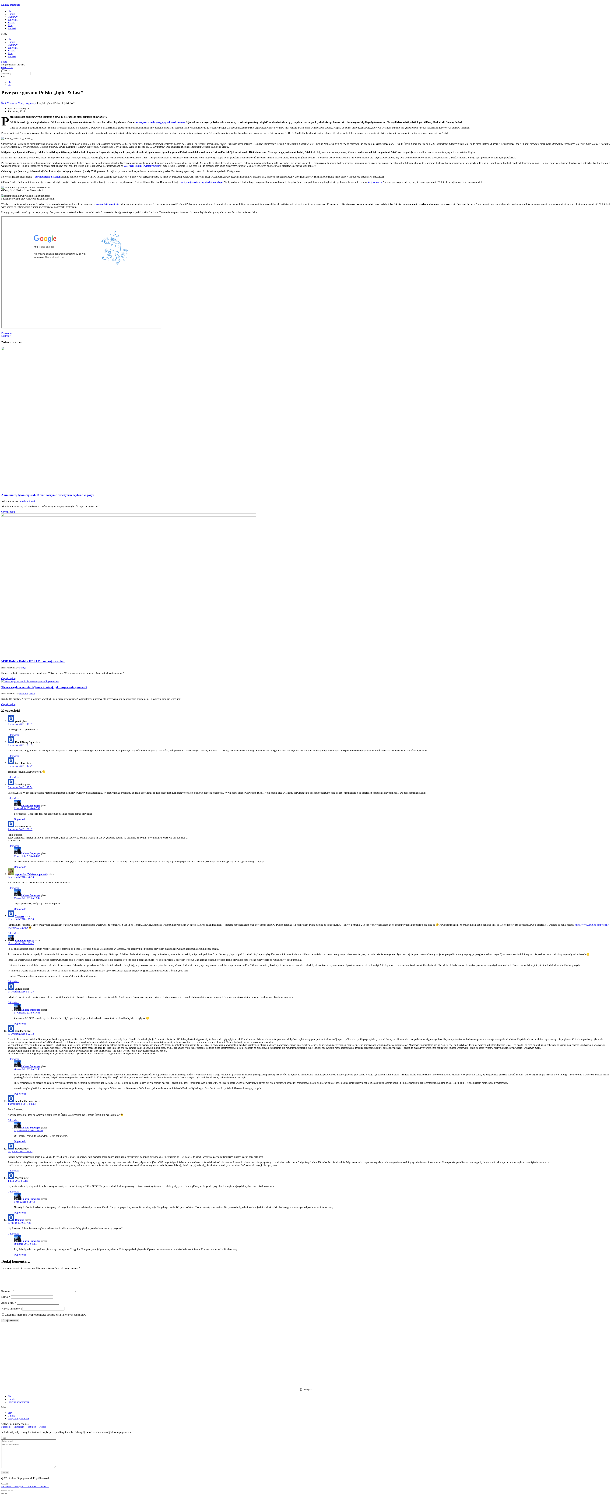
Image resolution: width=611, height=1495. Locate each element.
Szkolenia (13, 19)
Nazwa (5, 1296)
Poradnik (23, 501)
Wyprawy (13, 16)
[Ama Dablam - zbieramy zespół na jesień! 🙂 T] (427, 1335)
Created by (5, 1484)
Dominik (19, 1220)
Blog (10, 25)
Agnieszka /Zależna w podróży (31, 874)
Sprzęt (31, 501)
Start (10, 11)
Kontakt (12, 28)
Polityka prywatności (18, 1402)
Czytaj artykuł (8, 511)
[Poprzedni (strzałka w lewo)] (2, 1493)
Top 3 (32, 693)
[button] (305, 33)
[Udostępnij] (9, 1490)
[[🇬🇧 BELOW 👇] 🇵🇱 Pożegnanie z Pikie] (549, 1351)
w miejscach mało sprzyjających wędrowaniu (160, 122)
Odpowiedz (13, 735)
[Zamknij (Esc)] (12, 1490)
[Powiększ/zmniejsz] (2, 1490)
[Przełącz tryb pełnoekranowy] (5, 1490)
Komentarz (7, 1291)
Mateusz (19, 916)
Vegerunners (375, 182)
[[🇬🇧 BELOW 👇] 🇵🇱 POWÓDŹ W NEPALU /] (62, 1352)
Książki (11, 22)
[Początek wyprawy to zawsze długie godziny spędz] (184, 1331)
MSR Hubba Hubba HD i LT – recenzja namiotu (33, 661)
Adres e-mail (8, 1302)
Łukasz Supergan (10, 4)
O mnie (11, 14)
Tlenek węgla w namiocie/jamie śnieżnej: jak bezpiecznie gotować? (44, 687)
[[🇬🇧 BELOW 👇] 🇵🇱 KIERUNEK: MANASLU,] (305, 1355)
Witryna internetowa (11, 1308)
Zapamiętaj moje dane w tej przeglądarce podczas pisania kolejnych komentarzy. (45, 1314)
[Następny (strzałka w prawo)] (5, 1493)
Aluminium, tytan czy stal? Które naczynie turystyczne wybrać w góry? (47, 495)
